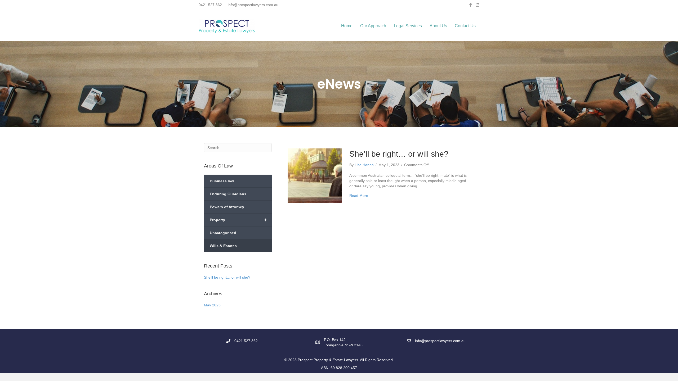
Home (347, 26)
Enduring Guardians (228, 194)
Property (238, 220)
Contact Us (465, 26)
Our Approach (373, 26)
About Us (438, 26)
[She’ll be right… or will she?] (315, 175)
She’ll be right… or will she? (227, 277)
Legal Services (408, 26)
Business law (222, 181)
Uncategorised (223, 233)
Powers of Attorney (227, 207)
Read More (358, 195)
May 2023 (212, 305)
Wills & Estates (223, 246)
